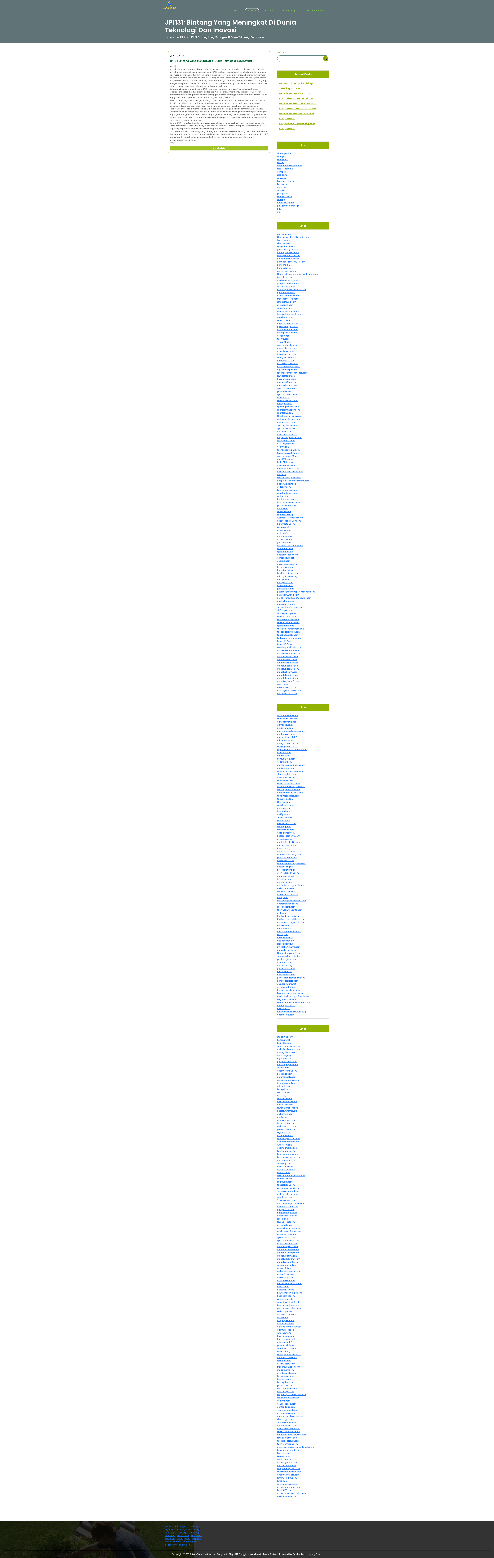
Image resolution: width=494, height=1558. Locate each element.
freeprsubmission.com (288, 1366)
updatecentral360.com (289, 520)
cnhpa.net (282, 508)
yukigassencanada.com (289, 1191)
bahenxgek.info (285, 267)
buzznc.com (283, 1453)
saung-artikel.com (286, 357)
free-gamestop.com (287, 298)
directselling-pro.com (288, 1474)
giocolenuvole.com (286, 1120)
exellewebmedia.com (288, 295)
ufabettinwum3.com (287, 662)
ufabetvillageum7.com (288, 1258)
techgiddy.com (284, 277)
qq (278, 211)
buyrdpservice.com (287, 332)
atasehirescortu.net (287, 434)
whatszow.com (284, 1144)
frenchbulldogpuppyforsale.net (293, 996)
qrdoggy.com (284, 486)
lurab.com (282, 1480)
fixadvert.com (284, 752)
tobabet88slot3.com (287, 634)
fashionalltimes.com (287, 1437)
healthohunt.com (286, 1295)
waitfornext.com (285, 1323)
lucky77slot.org (285, 462)
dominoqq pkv (180, 1526)
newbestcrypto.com (287, 348)
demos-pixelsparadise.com (291, 765)
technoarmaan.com (287, 1443)
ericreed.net (283, 925)
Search (280, 52)
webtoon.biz (283, 397)
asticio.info (282, 533)
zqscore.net (283, 527)
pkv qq (280, 162)
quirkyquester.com (286, 604)
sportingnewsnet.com (288, 406)
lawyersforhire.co (286, 375)
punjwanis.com (284, 234)
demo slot (282, 171)
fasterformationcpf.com (289, 323)
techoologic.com (285, 1391)
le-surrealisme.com (287, 780)
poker (168, 1526)
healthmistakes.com (287, 499)
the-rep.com (283, 802)
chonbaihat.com (285, 882)
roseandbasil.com (286, 906)
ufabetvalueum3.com (288, 1252)
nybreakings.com (286, 1413)
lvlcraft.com (283, 1172)
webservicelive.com (287, 1496)
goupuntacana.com (287, 1061)
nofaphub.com (284, 1073)
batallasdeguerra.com (288, 835)
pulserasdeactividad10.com (291, 977)
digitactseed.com (286, 1169)
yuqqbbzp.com (284, 1197)
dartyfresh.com (285, 1104)
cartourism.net (284, 971)
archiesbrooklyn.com (288, 872)
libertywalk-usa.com (287, 718)
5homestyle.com (285, 1014)
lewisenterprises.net (287, 1107)
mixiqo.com (283, 579)
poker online (171, 1544)
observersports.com (287, 363)
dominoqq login (179, 1529)
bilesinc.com (283, 820)
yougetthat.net (285, 342)
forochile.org (283, 848)
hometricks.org (285, 570)
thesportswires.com (287, 400)
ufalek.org (282, 474)
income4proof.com (287, 1083)
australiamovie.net (286, 721)
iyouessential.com (286, 1123)
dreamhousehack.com (288, 1428)
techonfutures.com (287, 1388)
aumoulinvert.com (286, 950)
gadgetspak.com (285, 1209)
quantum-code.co (286, 1329)
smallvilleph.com (285, 829)
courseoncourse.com (288, 258)
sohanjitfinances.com (288, 619)
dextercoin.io (283, 1008)
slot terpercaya (285, 168)
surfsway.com (284, 1163)
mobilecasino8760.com (289, 931)
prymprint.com (285, 548)
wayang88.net (284, 1268)
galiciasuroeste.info (287, 832)
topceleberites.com (287, 1243)
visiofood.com (284, 1360)
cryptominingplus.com (288, 366)
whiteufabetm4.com (287, 1274)
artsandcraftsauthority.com (291, 1493)
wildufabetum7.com (287, 693)
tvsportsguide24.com (288, 453)
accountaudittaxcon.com (290, 545)
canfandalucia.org (286, 1406)
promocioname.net (287, 857)
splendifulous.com (286, 1237)
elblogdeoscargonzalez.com (291, 885)
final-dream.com (285, 1336)
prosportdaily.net (286, 1345)
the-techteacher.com (288, 1431)
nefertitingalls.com (286, 1077)
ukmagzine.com (285, 305)
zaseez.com (283, 1067)
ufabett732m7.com (287, 1357)
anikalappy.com (285, 1277)
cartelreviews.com (286, 1160)
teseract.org (283, 1351)
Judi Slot (180, 37)
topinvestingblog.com (288, 795)
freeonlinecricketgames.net (291, 863)
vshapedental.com (286, 1403)
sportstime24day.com (288, 409)
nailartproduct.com (287, 1166)
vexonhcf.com (284, 761)
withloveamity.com (287, 1126)
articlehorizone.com (287, 1194)
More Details (219, 148)
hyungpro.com (284, 403)
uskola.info (282, 1317)
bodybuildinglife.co (286, 483)
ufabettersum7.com (287, 656)
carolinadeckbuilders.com (290, 792)
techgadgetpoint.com (288, 449)
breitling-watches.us (287, 746)
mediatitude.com (285, 768)
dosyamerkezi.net (286, 777)
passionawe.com (285, 588)
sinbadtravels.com (286, 301)
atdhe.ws (281, 913)
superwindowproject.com (290, 956)
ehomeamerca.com (287, 1147)
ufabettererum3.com (288, 650)
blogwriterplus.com (287, 246)
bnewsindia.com (285, 1376)
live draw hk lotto (286, 181)
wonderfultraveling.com (289, 854)
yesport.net (283, 335)
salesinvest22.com (286, 1348)
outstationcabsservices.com (291, 1416)
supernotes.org (285, 514)
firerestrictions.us (286, 869)
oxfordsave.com (285, 351)
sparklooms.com (285, 625)
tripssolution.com (286, 1184)
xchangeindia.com (286, 1422)
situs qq (281, 199)
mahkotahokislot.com (288, 468)
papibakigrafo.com (287, 959)
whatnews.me (284, 1332)
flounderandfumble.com (289, 1292)
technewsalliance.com (288, 1305)
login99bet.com (285, 1043)
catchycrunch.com (287, 1070)
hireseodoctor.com (287, 1215)
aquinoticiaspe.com (287, 369)
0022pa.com (283, 814)
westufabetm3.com (287, 687)
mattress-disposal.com (289, 477)
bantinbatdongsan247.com (291, 261)
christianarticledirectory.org (291, 1011)
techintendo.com (286, 1151)
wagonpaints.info (285, 1320)
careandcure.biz (285, 557)
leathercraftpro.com (287, 573)
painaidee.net (284, 391)
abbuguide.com (285, 1135)
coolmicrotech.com (287, 1425)
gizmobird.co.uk (285, 724)
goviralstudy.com (286, 968)
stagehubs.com (285, 1036)
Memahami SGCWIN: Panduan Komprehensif (296, 116)
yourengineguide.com (288, 1410)
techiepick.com (285, 1379)
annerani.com (284, 808)
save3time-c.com (286, 758)
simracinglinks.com (287, 774)
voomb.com (283, 446)
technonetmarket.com (289, 1308)
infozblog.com (284, 879)
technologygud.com (287, 490)
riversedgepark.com (287, 1064)
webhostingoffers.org (288, 1141)
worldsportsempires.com (290, 517)
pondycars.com (285, 1385)
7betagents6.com (286, 1200)
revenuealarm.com (287, 1477)
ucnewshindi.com (286, 286)
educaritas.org (284, 1086)
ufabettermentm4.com (289, 653)
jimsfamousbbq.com (287, 715)
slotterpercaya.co (286, 613)
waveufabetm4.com (287, 1265)
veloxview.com (284, 684)
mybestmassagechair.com (291, 922)
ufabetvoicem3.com (287, 1262)
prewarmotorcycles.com (290, 771)
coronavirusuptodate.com (290, 1203)
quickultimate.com (286, 601)
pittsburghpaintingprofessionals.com (296, 591)
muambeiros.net (285, 876)
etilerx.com (283, 1286)
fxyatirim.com (284, 1132)
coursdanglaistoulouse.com (291, 731)
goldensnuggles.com (287, 326)
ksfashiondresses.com (288, 502)
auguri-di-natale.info (287, 737)
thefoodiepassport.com (289, 953)
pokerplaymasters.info (288, 255)
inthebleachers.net (287, 987)
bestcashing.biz (285, 866)
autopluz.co (283, 755)
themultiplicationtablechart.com (294, 1002)
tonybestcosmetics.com (289, 1450)
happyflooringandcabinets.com (293, 480)
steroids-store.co (286, 891)
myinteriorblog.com (287, 1373)
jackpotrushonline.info (288, 283)
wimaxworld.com (285, 860)
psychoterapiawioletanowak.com (294, 597)
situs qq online (284, 153)
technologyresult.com (288, 1138)
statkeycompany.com (288, 789)
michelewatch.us (285, 740)
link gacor (282, 184)
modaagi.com (284, 826)
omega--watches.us (287, 743)
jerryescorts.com (286, 440)
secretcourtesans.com (288, 1046)
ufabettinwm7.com (287, 659)
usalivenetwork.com (287, 280)
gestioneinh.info (285, 1342)
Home (168, 37)
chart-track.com (286, 851)
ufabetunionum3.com (288, 1249)
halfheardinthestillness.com (291, 919)
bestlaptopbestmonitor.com (291, 900)
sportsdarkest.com (287, 394)
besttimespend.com (287, 554)
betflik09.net (283, 1092)
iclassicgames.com (286, 354)
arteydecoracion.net (287, 894)
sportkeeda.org (285, 551)
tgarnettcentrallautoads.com (292, 749)
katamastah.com (286, 523)
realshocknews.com (287, 493)
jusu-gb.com (283, 240)
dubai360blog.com (286, 459)
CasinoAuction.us (285, 940)
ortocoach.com (285, 585)
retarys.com (283, 320)
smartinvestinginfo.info (288, 1302)
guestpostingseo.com (288, 249)
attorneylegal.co (285, 443)
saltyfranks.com (285, 805)
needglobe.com (285, 582)
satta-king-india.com (288, 1188)
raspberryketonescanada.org (292, 1394)
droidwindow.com (286, 1363)
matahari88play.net (287, 382)
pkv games (282, 193)
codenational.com (286, 1465)
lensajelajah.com (285, 1089)
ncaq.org (281, 1095)
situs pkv (281, 156)
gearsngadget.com (287, 1212)
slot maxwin (183, 1535)
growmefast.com (286, 465)
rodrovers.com (284, 1181)
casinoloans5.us (285, 937)
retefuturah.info (285, 1299)
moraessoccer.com (287, 845)
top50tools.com (285, 798)
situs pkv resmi (284, 196)
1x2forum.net (283, 1039)
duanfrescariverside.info (289, 1283)
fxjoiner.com (283, 1456)
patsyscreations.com (288, 1080)
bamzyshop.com (285, 1382)
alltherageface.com (287, 1462)
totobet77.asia (284, 641)
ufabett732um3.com (287, 1314)
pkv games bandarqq (288, 205)
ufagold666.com (285, 1369)
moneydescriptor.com (288, 385)
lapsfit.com (283, 1218)
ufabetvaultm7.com (287, 1255)
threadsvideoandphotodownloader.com (297, 274)
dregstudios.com (285, 839)
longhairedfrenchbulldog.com (292, 372)
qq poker (196, 1538)
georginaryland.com (287, 903)
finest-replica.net (286, 1339)
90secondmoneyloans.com (291, 1175)
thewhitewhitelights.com (289, 909)
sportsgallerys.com (287, 425)
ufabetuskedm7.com (287, 671)
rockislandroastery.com (289, 1471)
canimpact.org (284, 965)
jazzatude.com (284, 811)
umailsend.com (285, 317)
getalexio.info (284, 542)
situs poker (282, 159)
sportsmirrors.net (286, 428)
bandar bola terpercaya (289, 165)
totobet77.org (284, 644)
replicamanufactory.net (289, 1231)
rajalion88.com (284, 1058)
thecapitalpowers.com (288, 631)
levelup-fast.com (286, 1221)
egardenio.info (284, 536)
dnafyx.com (283, 1117)
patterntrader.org (286, 505)
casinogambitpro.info (288, 252)
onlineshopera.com (287, 1101)
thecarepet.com (285, 243)
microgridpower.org (287, 576)
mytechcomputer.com (289, 1487)
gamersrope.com (286, 292)
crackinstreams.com (287, 1206)
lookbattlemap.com (287, 329)
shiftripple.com (285, 610)
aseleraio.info (284, 530)
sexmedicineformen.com (289, 607)
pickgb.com (283, 496)
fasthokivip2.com (285, 360)
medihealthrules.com (288, 1397)
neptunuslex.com (286, 734)
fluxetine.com (284, 928)
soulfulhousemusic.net (288, 622)
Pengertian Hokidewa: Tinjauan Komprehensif (297, 126)
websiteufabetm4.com (289, 1271)
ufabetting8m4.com (287, 1246)
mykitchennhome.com (288, 946)
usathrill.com (283, 1400)
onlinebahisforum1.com (289, 1049)
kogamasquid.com (286, 999)
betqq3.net (282, 934)
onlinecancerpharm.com (290, 471)
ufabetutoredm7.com (288, 678)
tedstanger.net (285, 1311)
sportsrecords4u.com (288, 1240)
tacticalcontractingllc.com (291, 628)
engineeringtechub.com (289, 437)
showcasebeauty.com (288, 783)
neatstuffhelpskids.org (288, 842)
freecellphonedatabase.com (291, 289)
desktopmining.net (286, 983)
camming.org (284, 1055)
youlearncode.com (286, 1129)
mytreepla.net (284, 1225)
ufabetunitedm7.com (288, 668)
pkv (279, 208)
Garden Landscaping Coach (307, 1554)
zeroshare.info (284, 817)
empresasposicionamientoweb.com (295, 1447)
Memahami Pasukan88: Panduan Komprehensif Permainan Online (298, 106)
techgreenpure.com (287, 1154)
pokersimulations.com (288, 1228)
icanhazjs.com (284, 962)
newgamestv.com (286, 422)
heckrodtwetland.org (288, 916)
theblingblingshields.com (289, 416)
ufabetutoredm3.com (288, 675)
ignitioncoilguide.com (287, 1484)
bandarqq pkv (190, 1541)
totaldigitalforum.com (288, 1440)
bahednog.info (284, 264)
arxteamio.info (284, 539)
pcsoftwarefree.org (287, 1110)
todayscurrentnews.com (289, 638)
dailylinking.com (285, 1114)
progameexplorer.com (288, 1468)
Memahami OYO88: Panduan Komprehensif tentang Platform (297, 96)
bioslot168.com (284, 1490)
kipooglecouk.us (285, 943)
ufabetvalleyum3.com (288, 681)
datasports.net (284, 431)
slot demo (282, 174)
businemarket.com (286, 379)
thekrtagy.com (284, 1419)
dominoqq (193, 1529)
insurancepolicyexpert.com (291, 786)
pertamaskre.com (286, 271)
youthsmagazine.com (288, 388)
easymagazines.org (287, 564)
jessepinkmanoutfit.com (289, 314)
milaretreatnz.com (286, 823)
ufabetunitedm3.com (288, 665)
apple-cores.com (286, 974)
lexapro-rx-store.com (288, 990)
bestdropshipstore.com (289, 1157)
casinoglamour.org (286, 1005)
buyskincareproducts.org (290, 993)
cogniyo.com (283, 560)
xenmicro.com (284, 1098)
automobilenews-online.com (291, 1434)
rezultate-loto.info (286, 1234)
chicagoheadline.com (288, 1052)
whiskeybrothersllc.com (289, 690)
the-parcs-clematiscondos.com (293, 237)
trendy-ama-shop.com (289, 1354)
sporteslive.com (285, 412)
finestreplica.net (285, 1289)
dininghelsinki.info (286, 1280)
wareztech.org (284, 308)
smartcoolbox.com (287, 616)
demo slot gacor (285, 202)
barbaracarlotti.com (287, 980)
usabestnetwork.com (288, 311)
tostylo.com (283, 338)
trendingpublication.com (289, 647)
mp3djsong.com (285, 728)
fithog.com (282, 897)
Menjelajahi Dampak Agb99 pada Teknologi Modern (298, 86)
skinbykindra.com (286, 1459)
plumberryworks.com (288, 594)
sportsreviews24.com (288, 456)
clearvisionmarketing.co (289, 1326)
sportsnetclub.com (287, 345)
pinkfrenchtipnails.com (289, 419)
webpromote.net (286, 888)
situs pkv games (173, 1541)
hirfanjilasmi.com (285, 567)
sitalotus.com (284, 511)
